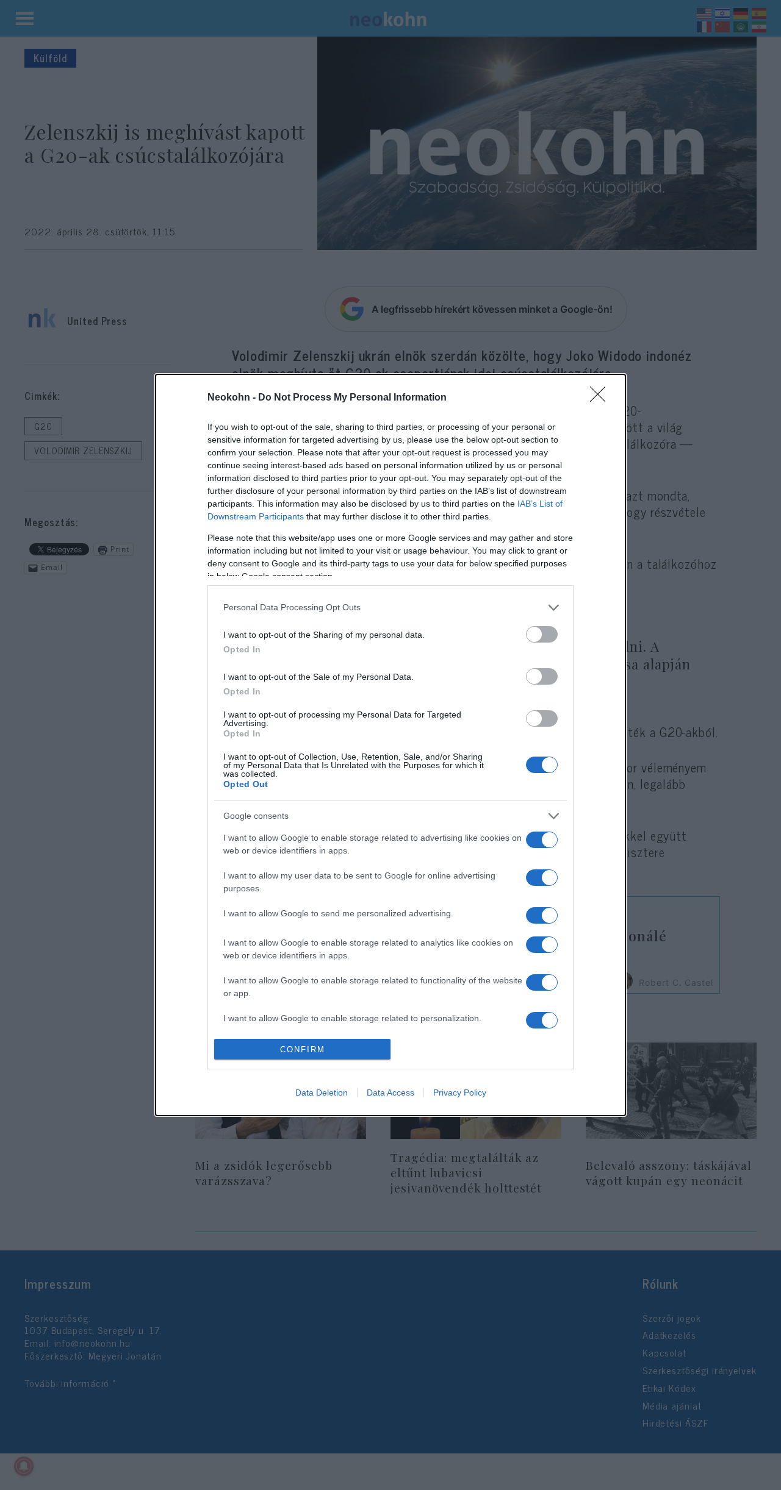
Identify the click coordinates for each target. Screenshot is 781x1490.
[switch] (542, 634)
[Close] (601, 398)
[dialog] (390, 745)
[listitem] (390, 607)
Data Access (390, 1092)
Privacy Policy (459, 1092)
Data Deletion (321, 1092)
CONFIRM (302, 1049)
